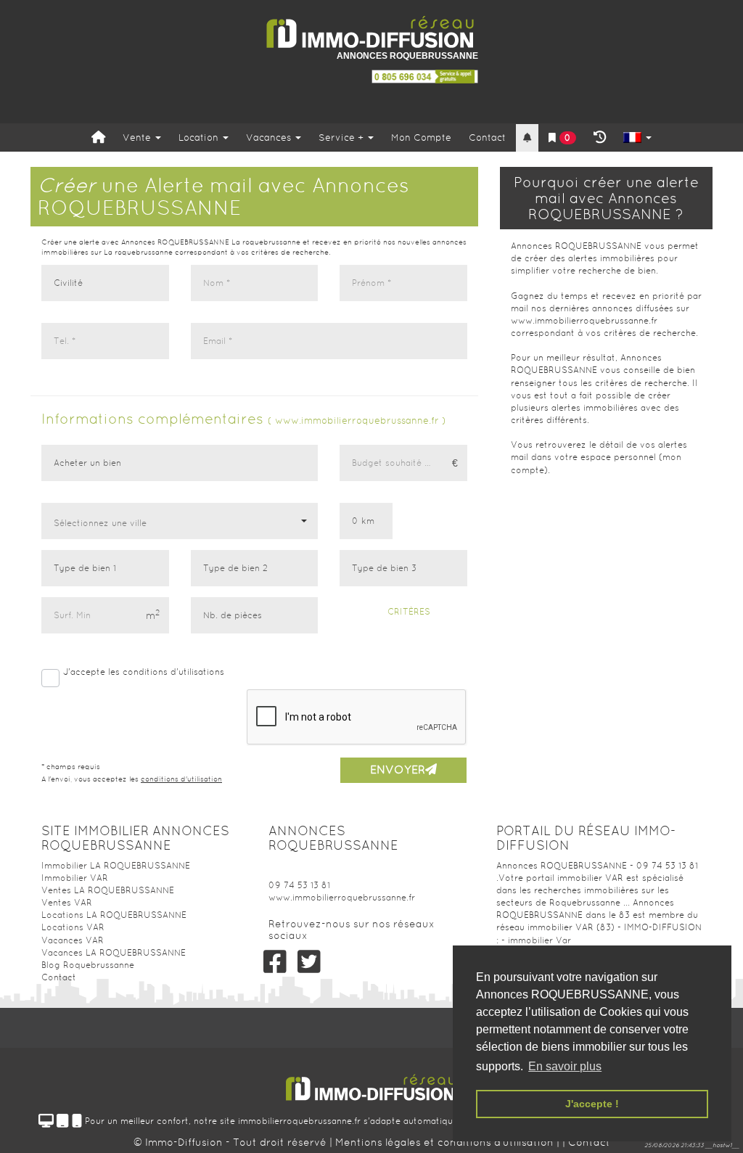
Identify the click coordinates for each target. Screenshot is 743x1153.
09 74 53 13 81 (299, 885)
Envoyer (397, 769)
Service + (342, 137)
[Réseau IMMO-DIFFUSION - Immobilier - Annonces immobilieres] (371, 1082)
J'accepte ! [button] (592, 1103)
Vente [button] (138, 137)
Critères (407, 612)
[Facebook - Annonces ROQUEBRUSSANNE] (275, 961)
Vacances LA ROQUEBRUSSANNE (113, 953)
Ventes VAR (66, 903)
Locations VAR (72, 927)
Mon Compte (421, 137)
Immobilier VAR (74, 878)
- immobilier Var (536, 940)
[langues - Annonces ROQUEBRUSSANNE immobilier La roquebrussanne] (637, 138)
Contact (487, 137)
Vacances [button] (270, 137)
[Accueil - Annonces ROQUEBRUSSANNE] (371, 32)
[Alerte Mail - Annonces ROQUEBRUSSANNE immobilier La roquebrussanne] (527, 138)
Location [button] (199, 137)
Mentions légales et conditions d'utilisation (446, 1142)
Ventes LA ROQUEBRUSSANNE (107, 890)
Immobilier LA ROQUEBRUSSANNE (115, 866)
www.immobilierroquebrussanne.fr (341, 898)
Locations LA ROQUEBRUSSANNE (113, 915)
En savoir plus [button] (565, 1066)
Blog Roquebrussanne (87, 965)
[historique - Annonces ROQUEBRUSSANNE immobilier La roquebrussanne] (599, 137)
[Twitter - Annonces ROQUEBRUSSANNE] (309, 961)
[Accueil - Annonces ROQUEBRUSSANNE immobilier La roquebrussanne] (98, 137)
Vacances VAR (72, 940)
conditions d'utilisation (181, 779)
